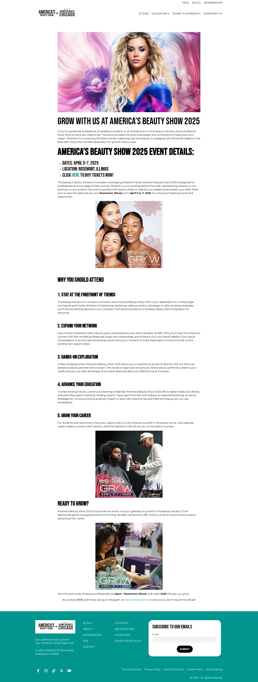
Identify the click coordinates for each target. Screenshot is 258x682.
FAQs (185, 2)
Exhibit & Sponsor (185, 13)
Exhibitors (122, 635)
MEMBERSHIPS (92, 635)
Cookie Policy (195, 669)
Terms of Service (131, 669)
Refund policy (214, 669)
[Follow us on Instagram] (46, 671)
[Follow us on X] (61, 671)
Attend (144, 13)
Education (159, 13)
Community (212, 13)
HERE (75, 175)
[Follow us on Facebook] (38, 671)
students (122, 623)
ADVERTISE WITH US (128, 641)
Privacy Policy (152, 669)
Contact (89, 647)
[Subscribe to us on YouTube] (69, 671)
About (87, 629)
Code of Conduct (174, 669)
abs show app (124, 629)
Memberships (213, 2)
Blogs (196, 2)
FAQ (85, 641)
